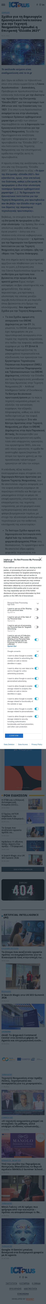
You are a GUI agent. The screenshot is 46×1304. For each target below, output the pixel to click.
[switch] (37, 609)
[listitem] (23, 603)
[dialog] (23, 652)
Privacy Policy (37, 744)
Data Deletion (9, 744)
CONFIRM (14, 736)
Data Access (23, 744)
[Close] (41, 560)
